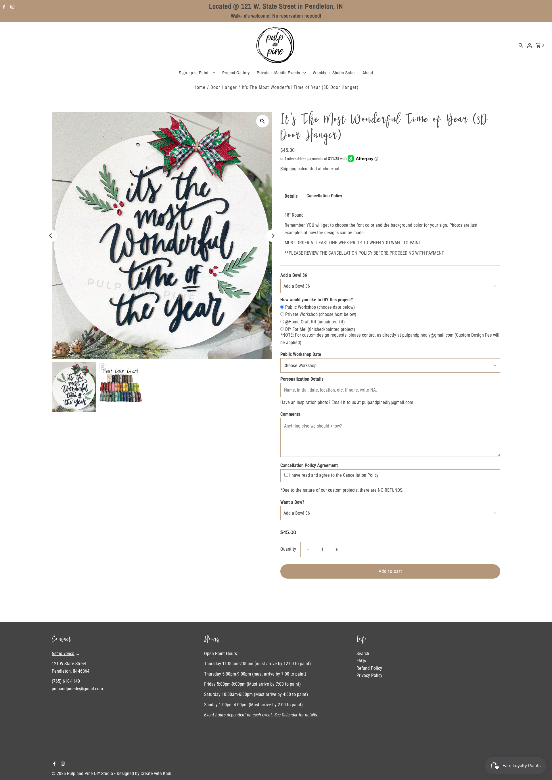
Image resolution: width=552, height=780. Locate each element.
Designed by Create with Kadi (144, 773)
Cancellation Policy (324, 196)
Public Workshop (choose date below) (319, 307)
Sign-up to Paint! (194, 73)
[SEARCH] (521, 45)
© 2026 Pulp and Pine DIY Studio (83, 773)
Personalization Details (301, 379)
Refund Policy (369, 668)
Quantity (288, 549)
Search (362, 653)
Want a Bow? (292, 502)
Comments (290, 414)
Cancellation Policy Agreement (309, 465)
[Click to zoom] (262, 121)
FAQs (361, 660)
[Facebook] (3, 7)
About (368, 73)
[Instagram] (11, 7)
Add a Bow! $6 (293, 275)
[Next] (272, 235)
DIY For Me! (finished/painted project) (319, 329)
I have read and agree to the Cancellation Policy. (333, 475)
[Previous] (51, 235)
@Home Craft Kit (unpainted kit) (314, 322)
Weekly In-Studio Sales (334, 73)
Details (291, 196)
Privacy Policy (369, 675)
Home (199, 87)
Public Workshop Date (300, 354)
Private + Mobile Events (278, 73)
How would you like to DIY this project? (316, 299)
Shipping (288, 168)
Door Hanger (223, 87)
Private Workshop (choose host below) (320, 314)
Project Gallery (236, 73)
